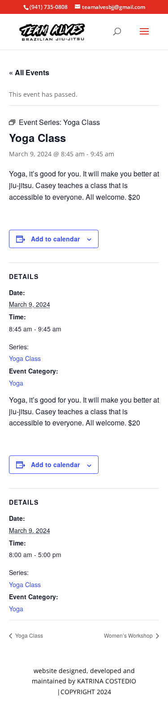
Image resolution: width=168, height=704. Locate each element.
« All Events (29, 72)
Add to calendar (55, 238)
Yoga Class (25, 358)
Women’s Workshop (129, 635)
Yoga (16, 382)
